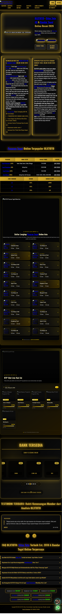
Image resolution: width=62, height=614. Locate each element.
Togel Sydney (6, 171)
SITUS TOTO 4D (23, 61)
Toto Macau (6, 175)
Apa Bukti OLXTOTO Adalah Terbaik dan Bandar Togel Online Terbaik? (22, 557)
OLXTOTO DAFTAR (19, 7)
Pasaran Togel (11, 112)
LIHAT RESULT (57, 163)
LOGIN (52, 2)
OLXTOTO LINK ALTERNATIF (52, 7)
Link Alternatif (28, 562)
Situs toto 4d (10, 82)
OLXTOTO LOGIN (10, 7)
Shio (35, 88)
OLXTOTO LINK (28, 7)
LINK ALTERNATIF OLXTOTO (39, 7)
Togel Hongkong (6, 167)
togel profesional (38, 71)
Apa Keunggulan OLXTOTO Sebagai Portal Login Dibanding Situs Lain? (24, 583)
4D (47, 84)
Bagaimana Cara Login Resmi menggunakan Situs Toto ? (20, 562)
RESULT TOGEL (40, 46)
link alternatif (20, 66)
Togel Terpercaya (30, 583)
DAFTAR (59, 2)
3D (49, 84)
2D (51, 84)
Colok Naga (48, 86)
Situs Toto (54, 31)
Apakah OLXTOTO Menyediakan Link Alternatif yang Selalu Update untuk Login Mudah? (24, 578)
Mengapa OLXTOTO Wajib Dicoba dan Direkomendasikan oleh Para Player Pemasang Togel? (25, 567)
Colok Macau (41, 86)
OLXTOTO (4, 6)
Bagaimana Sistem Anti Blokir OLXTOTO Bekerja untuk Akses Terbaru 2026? (21, 572)
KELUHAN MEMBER (52, 47)
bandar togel (14, 68)
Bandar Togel (46, 22)
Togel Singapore (6, 163)
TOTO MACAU (14, 595)
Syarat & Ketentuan (26, 609)
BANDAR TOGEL (11, 63)
